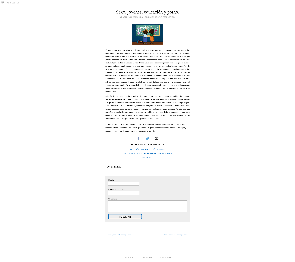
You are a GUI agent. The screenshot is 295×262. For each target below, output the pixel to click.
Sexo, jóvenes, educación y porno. (147, 12)
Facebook (138, 138)
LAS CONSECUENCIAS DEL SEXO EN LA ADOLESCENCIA (148, 153)
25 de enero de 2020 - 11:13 (131, 17)
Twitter (147, 138)
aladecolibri (13, 3)
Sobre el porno (147, 157)
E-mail (116, 189)
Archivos (147, 257)
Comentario (113, 199)
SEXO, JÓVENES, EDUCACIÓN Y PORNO (147, 150)
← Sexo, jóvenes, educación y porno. (118, 235)
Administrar (165, 257)
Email (156, 138)
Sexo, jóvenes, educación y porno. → (176, 235)
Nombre (111, 180)
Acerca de (129, 257)
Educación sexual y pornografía (160, 17)
